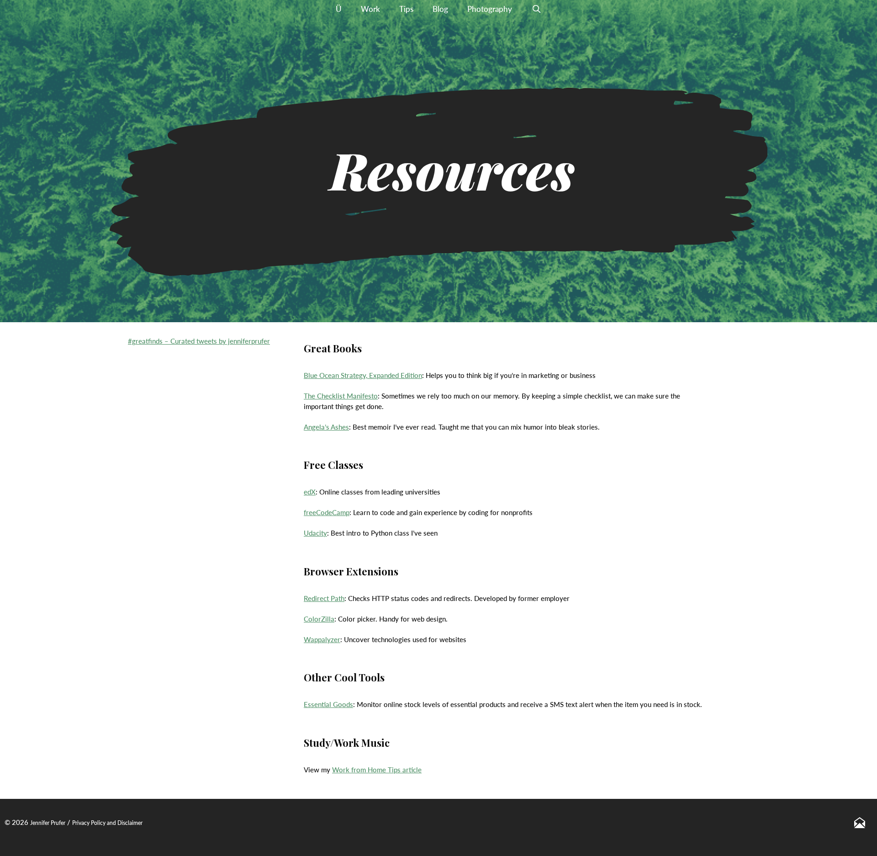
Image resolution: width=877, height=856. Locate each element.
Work (370, 9)
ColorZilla (319, 619)
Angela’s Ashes (326, 427)
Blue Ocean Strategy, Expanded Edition (363, 375)
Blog (440, 9)
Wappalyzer (322, 639)
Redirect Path (324, 598)
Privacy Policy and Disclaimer (107, 822)
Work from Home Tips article (377, 770)
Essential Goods (328, 704)
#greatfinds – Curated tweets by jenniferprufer (199, 341)
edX (310, 492)
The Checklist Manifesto (341, 396)
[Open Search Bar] (536, 9)
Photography (489, 9)
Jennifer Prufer (47, 822)
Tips (406, 9)
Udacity (315, 533)
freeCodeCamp (326, 512)
